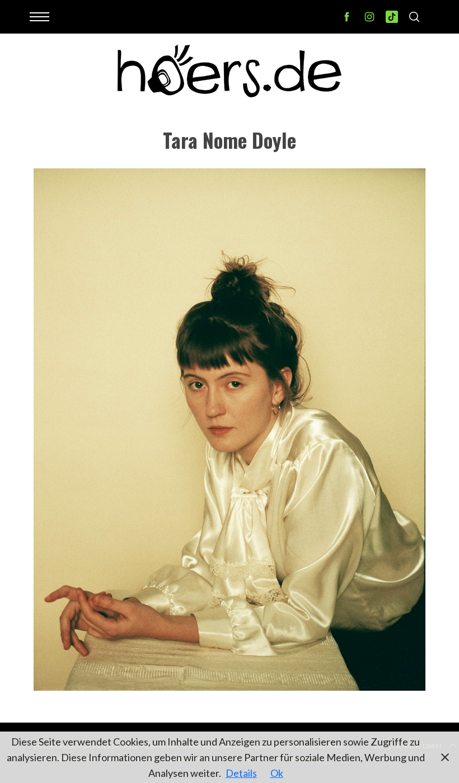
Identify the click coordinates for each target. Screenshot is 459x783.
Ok (276, 773)
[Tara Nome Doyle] (229, 687)
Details (241, 773)
